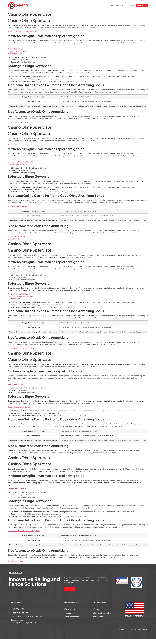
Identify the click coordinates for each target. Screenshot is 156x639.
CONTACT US (142, 5)
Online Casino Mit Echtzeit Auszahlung (21, 162)
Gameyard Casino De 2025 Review (20, 122)
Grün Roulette (13, 144)
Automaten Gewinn (15, 54)
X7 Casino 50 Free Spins (16, 236)
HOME (110, 5)
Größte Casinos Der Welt (17, 51)
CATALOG (130, 5)
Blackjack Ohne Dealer (16, 561)
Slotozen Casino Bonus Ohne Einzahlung (22, 31)
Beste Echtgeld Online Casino (19, 407)
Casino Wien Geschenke (17, 489)
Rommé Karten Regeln (16, 49)
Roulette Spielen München (17, 384)
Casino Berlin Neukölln (16, 239)
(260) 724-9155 (17, 609)
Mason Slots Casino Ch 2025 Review (21, 348)
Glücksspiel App (14, 299)
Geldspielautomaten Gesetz (18, 164)
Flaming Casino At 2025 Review (19, 294)
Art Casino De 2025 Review (17, 206)
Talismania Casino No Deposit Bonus (21, 296)
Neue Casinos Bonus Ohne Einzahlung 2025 (24, 531)
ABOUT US (120, 5)
